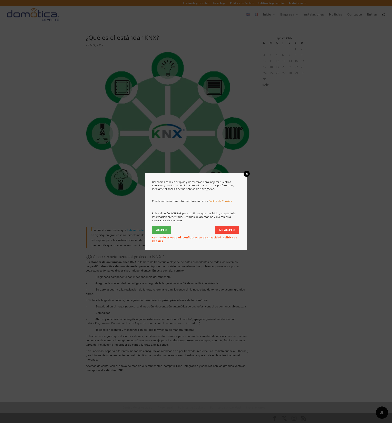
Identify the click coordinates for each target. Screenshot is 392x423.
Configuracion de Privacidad (202, 237)
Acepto (161, 230)
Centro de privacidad (166, 237)
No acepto (227, 230)
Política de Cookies (220, 201)
